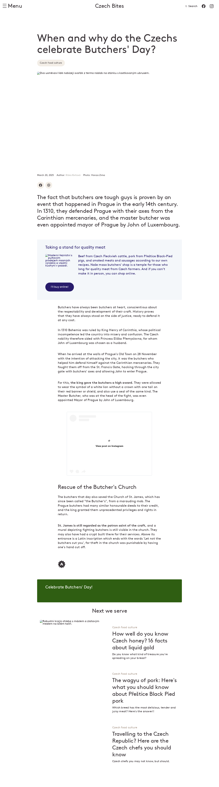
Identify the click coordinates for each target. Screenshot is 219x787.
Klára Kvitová (73, 175)
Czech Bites (109, 6)
